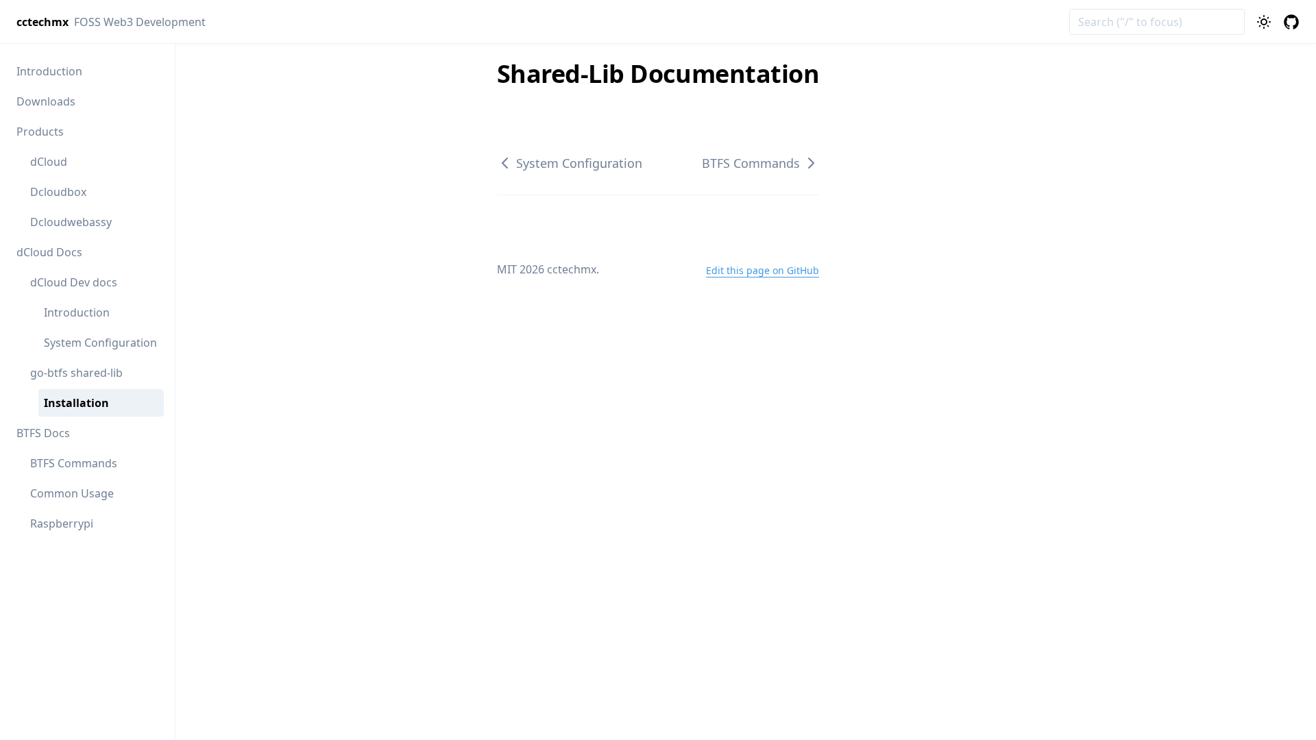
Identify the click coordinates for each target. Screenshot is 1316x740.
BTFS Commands (73, 463)
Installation (76, 402)
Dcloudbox (58, 191)
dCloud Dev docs (73, 282)
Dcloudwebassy (71, 222)
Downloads (45, 101)
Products (40, 131)
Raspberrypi (61, 523)
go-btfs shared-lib (76, 372)
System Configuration (100, 342)
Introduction (49, 71)
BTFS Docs (43, 433)
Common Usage (72, 493)
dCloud (48, 161)
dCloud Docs (49, 252)
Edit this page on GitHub (762, 270)
